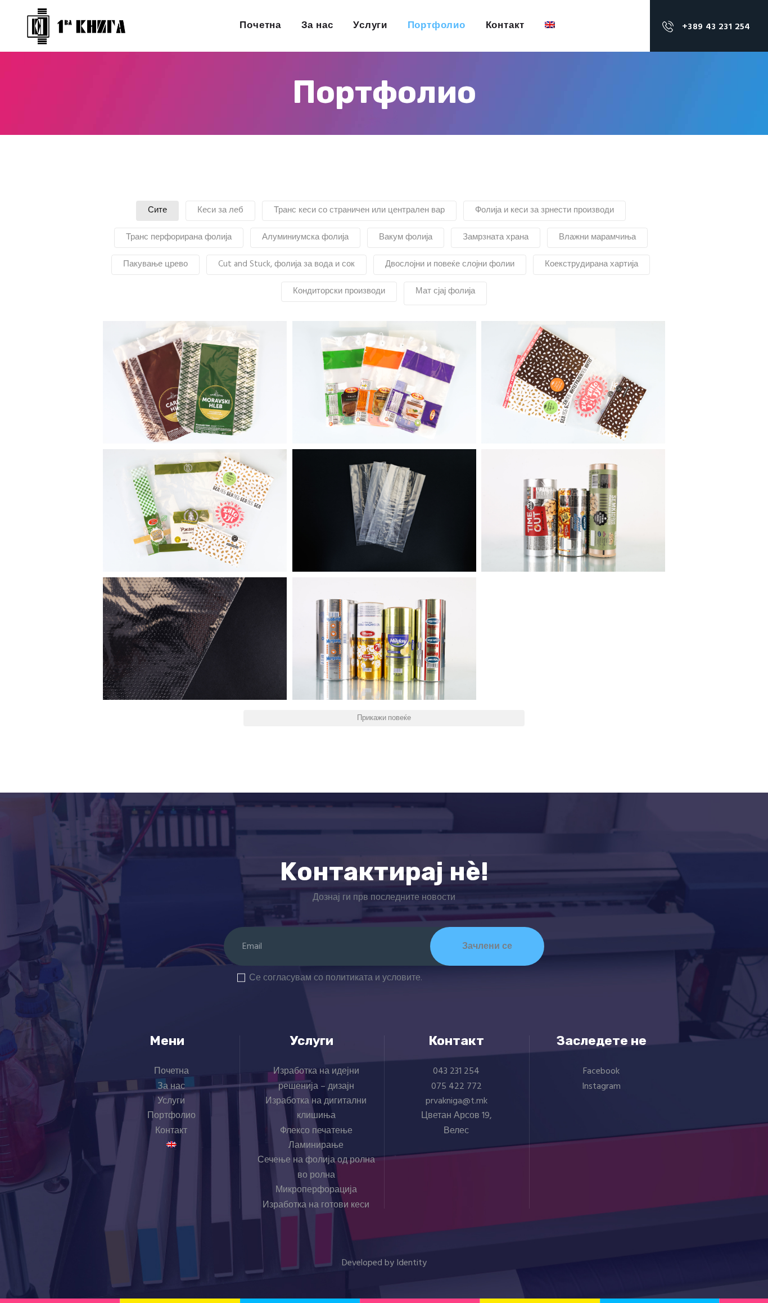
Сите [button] (157, 210)
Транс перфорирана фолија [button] (179, 237)
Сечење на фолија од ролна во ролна (316, 1167)
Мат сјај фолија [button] (445, 291)
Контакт (171, 1131)
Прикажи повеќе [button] (384, 718)
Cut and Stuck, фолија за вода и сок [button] (286, 264)
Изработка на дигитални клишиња (316, 1108)
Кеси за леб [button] (220, 210)
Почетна (171, 1071)
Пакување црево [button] (155, 264)
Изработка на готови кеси (316, 1205)
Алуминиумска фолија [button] (305, 237)
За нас (171, 1086)
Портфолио (171, 1116)
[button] (195, 382)
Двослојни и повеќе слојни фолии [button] (449, 264)
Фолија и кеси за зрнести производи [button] (544, 210)
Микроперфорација (316, 1190)
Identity (411, 1263)
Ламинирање (316, 1145)
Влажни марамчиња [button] (597, 237)
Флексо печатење (316, 1131)
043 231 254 (456, 1071)
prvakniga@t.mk (456, 1101)
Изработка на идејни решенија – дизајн (316, 1078)
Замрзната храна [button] (495, 237)
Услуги (171, 1101)
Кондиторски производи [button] (339, 291)
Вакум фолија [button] (405, 237)
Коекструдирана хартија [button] (591, 264)
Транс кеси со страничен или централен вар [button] (359, 210)
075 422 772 (456, 1086)
